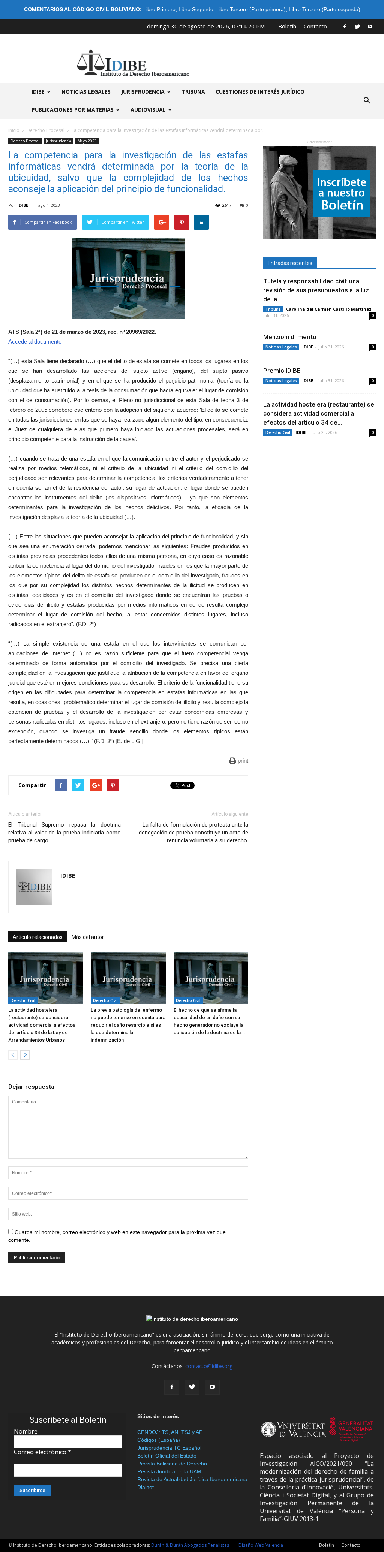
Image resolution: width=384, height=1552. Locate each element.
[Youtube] (370, 26)
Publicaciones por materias (73, 109)
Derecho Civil (22, 1000)
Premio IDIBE (282, 370)
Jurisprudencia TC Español (169, 1448)
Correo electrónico (42, 1452)
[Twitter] (357, 26)
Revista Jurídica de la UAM (169, 1471)
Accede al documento (35, 341)
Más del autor (88, 937)
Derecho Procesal (45, 130)
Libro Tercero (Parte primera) (251, 9)
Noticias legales (86, 91)
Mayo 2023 (87, 141)
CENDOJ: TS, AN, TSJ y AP (169, 1432)
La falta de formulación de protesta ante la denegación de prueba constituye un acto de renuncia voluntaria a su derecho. (193, 832)
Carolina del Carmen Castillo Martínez (329, 309)
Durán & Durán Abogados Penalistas (190, 1545)
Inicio (14, 130)
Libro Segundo (195, 9)
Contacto (315, 26)
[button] (367, 101)
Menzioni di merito (289, 337)
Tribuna (193, 91)
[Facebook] (344, 26)
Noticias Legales (281, 347)
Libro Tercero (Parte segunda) (324, 9)
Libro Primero (159, 9)
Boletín (287, 26)
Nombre (26, 1431)
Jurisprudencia (143, 91)
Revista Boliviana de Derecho (172, 1464)
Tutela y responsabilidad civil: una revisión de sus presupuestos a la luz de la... (316, 290)
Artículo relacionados (38, 937)
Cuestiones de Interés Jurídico (260, 91)
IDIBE (38, 91)
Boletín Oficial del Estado (166, 1456)
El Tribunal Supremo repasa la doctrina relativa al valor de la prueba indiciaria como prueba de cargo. (64, 832)
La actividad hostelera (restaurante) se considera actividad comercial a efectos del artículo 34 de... (318, 413)
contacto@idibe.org (208, 1366)
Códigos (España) (158, 1440)
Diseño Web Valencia (260, 1545)
